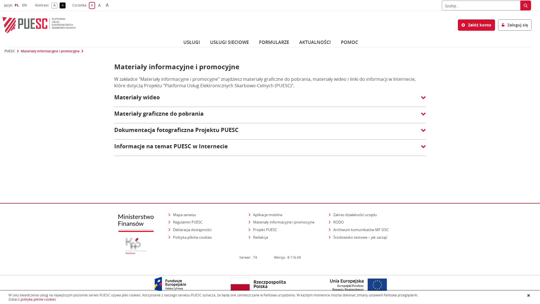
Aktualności (315, 42)
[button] (270, 100)
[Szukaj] (525, 5)
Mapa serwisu (184, 214)
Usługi (191, 42)
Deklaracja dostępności (192, 229)
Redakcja (260, 237)
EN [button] (25, 5)
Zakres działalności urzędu (355, 214)
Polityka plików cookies (192, 237)
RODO (338, 222)
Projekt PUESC (265, 229)
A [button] (55, 5)
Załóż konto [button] (479, 25)
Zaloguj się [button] (517, 25)
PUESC (9, 51)
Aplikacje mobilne (267, 214)
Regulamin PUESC (187, 222)
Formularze (274, 42)
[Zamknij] (529, 295)
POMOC (349, 42)
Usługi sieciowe (229, 42)
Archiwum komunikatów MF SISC (361, 229)
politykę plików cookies (38, 299)
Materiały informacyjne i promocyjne (50, 51)
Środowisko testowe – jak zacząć (360, 237)
